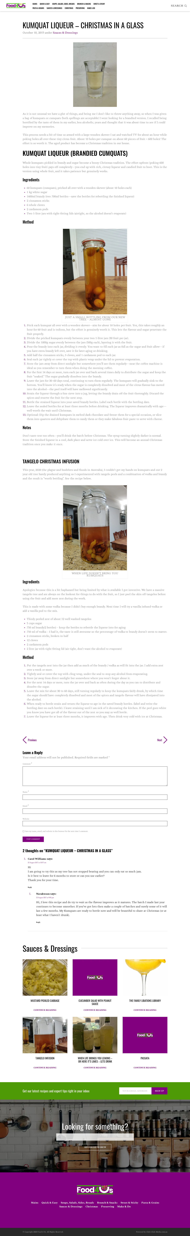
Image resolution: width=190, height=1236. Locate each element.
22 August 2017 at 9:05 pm (45, 897)
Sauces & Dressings (54, 8)
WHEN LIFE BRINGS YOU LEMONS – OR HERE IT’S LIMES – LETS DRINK (95, 1059)
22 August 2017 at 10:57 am (37, 862)
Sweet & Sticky (99, 3)
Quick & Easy (45, 3)
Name (26, 792)
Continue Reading (45, 1010)
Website (26, 819)
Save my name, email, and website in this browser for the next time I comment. (56, 831)
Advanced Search (95, 1147)
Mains (35, 3)
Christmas (69, 8)
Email (26, 806)
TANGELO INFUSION (45, 1058)
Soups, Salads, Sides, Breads (63, 3)
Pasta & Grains (38, 8)
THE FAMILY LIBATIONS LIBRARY (145, 1001)
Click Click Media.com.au (156, 1232)
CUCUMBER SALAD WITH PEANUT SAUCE (95, 1002)
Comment (27, 764)
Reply (30, 887)
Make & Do (91, 8)
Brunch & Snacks (84, 3)
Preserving (80, 8)
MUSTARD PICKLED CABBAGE (45, 1001)
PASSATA (145, 1058)
